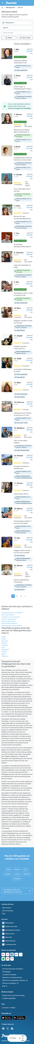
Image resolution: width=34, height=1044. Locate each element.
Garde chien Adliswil (7, 615)
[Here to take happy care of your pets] (17, 187)
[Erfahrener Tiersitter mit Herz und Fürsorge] (17, 319)
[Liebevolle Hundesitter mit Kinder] (17, 264)
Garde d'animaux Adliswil (9, 623)
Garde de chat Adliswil (8, 621)
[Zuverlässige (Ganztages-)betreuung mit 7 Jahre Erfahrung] (17, 240)
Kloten (3, 654)
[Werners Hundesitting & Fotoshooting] (17, 577)
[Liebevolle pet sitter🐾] (17, 493)
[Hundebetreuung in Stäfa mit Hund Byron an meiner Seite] (17, 158)
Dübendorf (4, 641)
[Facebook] (3, 1028)
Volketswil (4, 645)
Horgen (3, 639)
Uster (3, 647)
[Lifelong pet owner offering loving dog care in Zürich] (17, 412)
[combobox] (17, 23)
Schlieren (4, 643)
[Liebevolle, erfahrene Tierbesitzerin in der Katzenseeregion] (17, 60)
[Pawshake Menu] (2, 3)
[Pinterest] (12, 1028)
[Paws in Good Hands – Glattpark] (17, 439)
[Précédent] (9, 596)
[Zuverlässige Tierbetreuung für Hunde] (17, 368)
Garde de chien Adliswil (8, 619)
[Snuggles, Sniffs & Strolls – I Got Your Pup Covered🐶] (17, 549)
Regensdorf (5, 650)
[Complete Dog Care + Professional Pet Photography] (17, 344)
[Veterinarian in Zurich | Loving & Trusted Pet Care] (17, 292)
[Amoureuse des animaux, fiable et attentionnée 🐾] (17, 128)
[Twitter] (7, 1028)
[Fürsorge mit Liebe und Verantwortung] (17, 466)
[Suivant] (25, 596)
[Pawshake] (11, 3)
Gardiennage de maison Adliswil (11, 625)
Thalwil (3, 637)
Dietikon (4, 652)
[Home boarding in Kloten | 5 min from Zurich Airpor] (17, 520)
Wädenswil (4, 656)
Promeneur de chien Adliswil (10, 617)
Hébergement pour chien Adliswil (11, 613)
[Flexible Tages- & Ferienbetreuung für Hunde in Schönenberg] (17, 87)
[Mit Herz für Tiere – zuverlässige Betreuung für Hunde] (17, 217)
